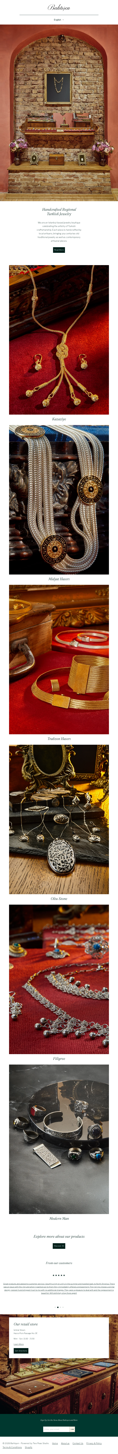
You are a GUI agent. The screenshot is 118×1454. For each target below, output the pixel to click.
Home (55, 1443)
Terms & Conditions (12, 1447)
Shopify (28, 1447)
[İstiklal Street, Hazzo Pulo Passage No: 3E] (59, 1364)
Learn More (19, 1344)
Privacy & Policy (94, 1443)
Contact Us (78, 1443)
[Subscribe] (72, 1429)
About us (65, 1443)
